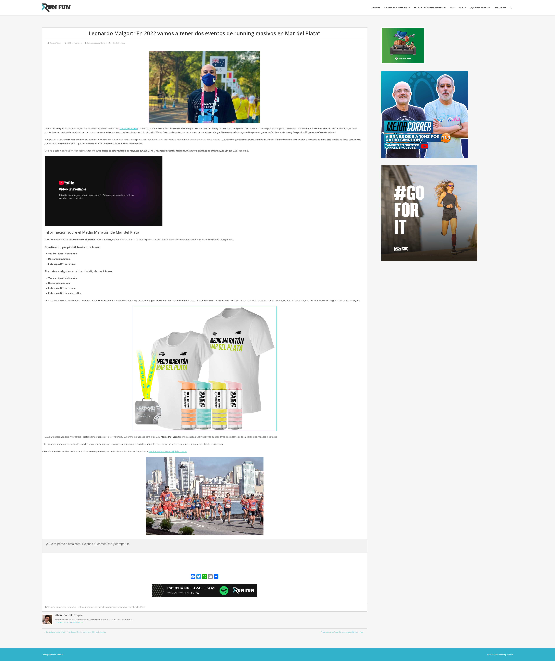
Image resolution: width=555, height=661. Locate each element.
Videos (463, 7)
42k (53, 607)
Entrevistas (120, 43)
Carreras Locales (93, 43)
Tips (452, 7)
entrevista (61, 607)
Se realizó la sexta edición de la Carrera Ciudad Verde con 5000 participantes (76, 632)
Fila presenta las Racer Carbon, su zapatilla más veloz (342, 632)
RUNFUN (376, 7)
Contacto (500, 7)
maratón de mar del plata (98, 607)
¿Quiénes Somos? (480, 7)
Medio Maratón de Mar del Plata (129, 607)
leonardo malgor (75, 607)
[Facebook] (193, 577)
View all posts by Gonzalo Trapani (69, 622)
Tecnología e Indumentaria (430, 7)
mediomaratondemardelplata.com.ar (168, 451)
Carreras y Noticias (396, 7)
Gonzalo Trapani (56, 43)
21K (48, 607)
